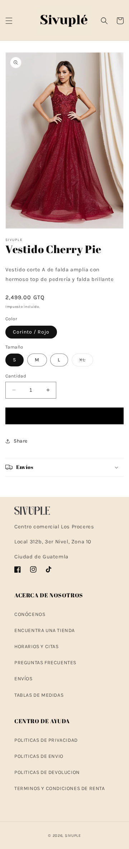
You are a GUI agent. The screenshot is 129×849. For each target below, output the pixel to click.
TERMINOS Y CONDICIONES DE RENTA (59, 788)
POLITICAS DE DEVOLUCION (47, 772)
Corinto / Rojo (31, 332)
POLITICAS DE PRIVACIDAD (46, 740)
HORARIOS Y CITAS (36, 646)
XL (86, 361)
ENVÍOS (23, 679)
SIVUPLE (73, 835)
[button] (9, 21)
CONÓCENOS (29, 614)
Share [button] (21, 441)
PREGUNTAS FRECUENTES (45, 663)
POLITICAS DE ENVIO (38, 756)
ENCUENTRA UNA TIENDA (44, 630)
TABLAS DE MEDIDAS (38, 695)
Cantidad (15, 376)
